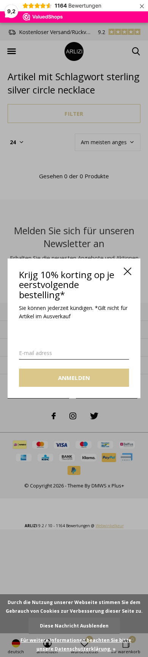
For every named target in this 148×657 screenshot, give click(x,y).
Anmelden (74, 378)
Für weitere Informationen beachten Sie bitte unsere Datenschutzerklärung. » (75, 644)
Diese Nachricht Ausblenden (74, 626)
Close (127, 271)
